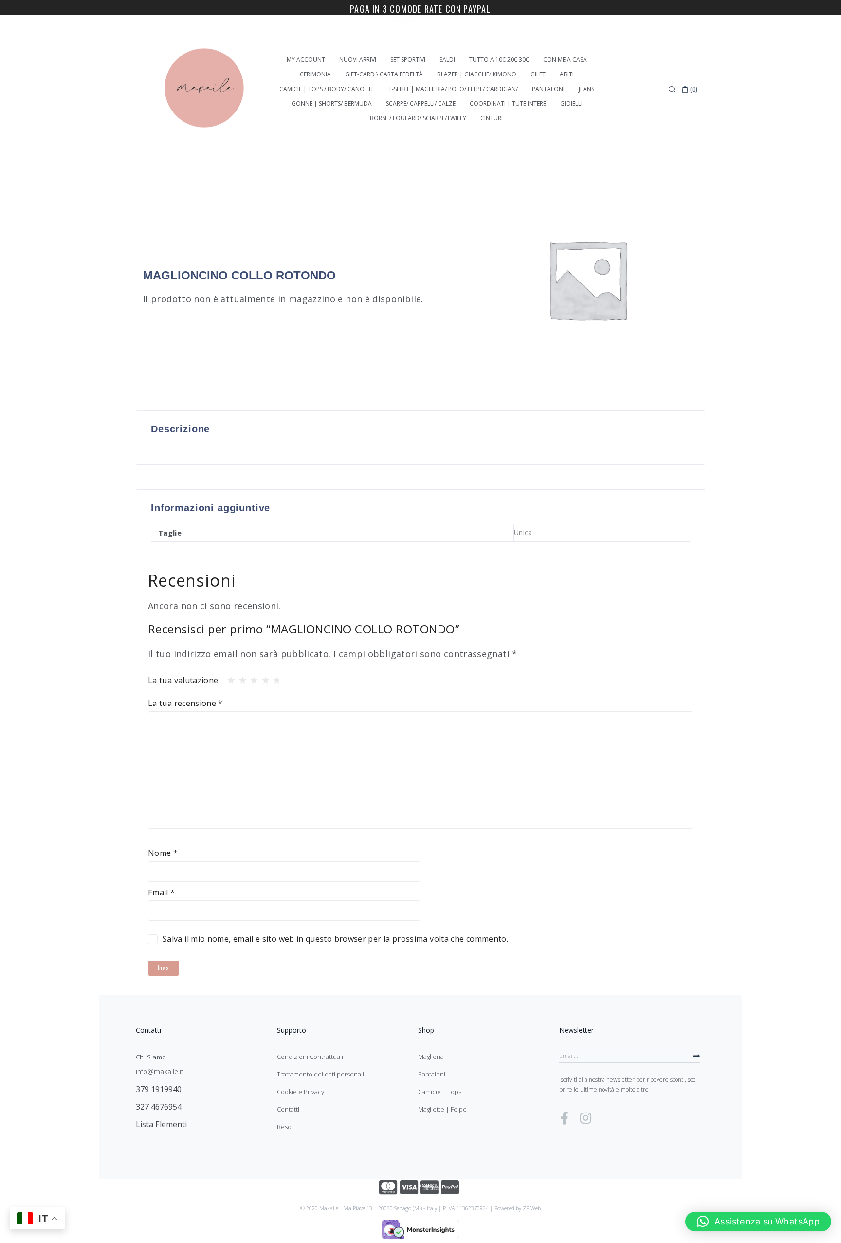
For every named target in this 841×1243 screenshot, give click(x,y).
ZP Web (532, 1208)
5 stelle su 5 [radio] (274, 678)
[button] (758, 1221)
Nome (163, 853)
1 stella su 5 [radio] (228, 678)
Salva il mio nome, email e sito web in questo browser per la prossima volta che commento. (335, 938)
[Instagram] (585, 1118)
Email (161, 892)
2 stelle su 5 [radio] (240, 678)
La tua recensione (185, 703)
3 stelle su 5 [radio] (251, 678)
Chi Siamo (151, 1057)
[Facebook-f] (564, 1118)
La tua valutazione (183, 680)
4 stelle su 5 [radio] (263, 678)
